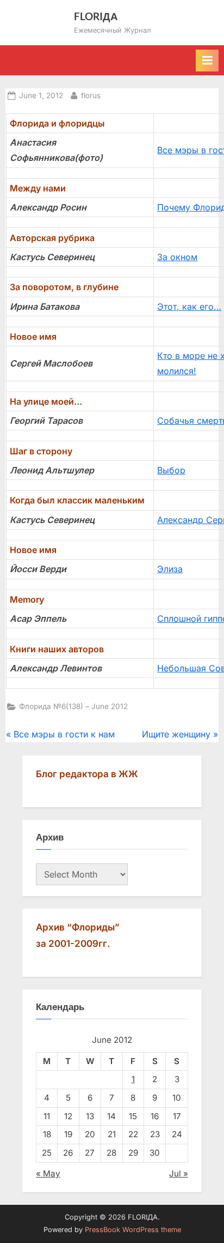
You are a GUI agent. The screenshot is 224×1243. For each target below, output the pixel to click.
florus (91, 95)
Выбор (171, 470)
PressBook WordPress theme (133, 1230)
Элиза (170, 568)
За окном (177, 256)
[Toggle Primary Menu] (207, 60)
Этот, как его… (189, 306)
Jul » (178, 1173)
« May (48, 1173)
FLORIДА (96, 16)
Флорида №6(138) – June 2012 (73, 706)
